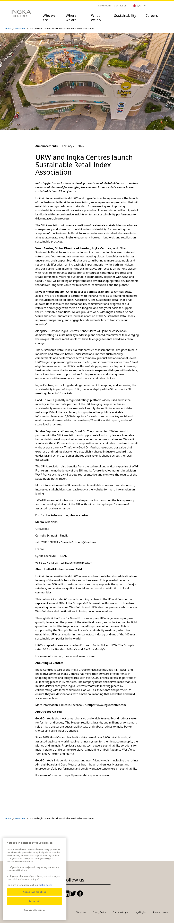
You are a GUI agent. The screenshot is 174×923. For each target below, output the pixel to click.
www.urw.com (87, 656)
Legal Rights (140, 912)
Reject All (35, 901)
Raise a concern (161, 912)
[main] (34, 879)
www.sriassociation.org (119, 485)
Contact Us (120, 5)
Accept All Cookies (34, 891)
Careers (151, 15)
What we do (96, 17)
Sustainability (125, 15)
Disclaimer (81, 912)
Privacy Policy (99, 912)
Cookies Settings (35, 909)
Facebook (77, 705)
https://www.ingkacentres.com (106, 705)
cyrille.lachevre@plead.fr (76, 562)
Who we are (49, 17)
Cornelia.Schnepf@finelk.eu (78, 542)
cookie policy (45, 884)
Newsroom (104, 5)
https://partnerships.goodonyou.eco (86, 775)
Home (8, 28)
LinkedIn (64, 705)
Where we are (71, 17)
